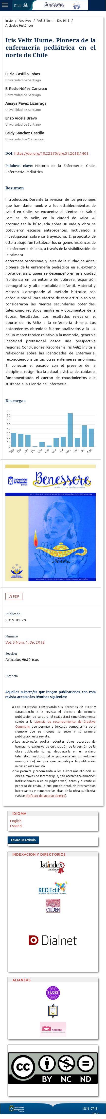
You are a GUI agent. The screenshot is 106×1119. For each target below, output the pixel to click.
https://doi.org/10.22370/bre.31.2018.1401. (51, 153)
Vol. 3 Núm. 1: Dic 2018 (53, 20)
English (15, 821)
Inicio (9, 20)
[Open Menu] (5, 5)
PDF (15, 596)
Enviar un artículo (23, 840)
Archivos (25, 20)
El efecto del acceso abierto (45, 795)
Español (16, 826)
